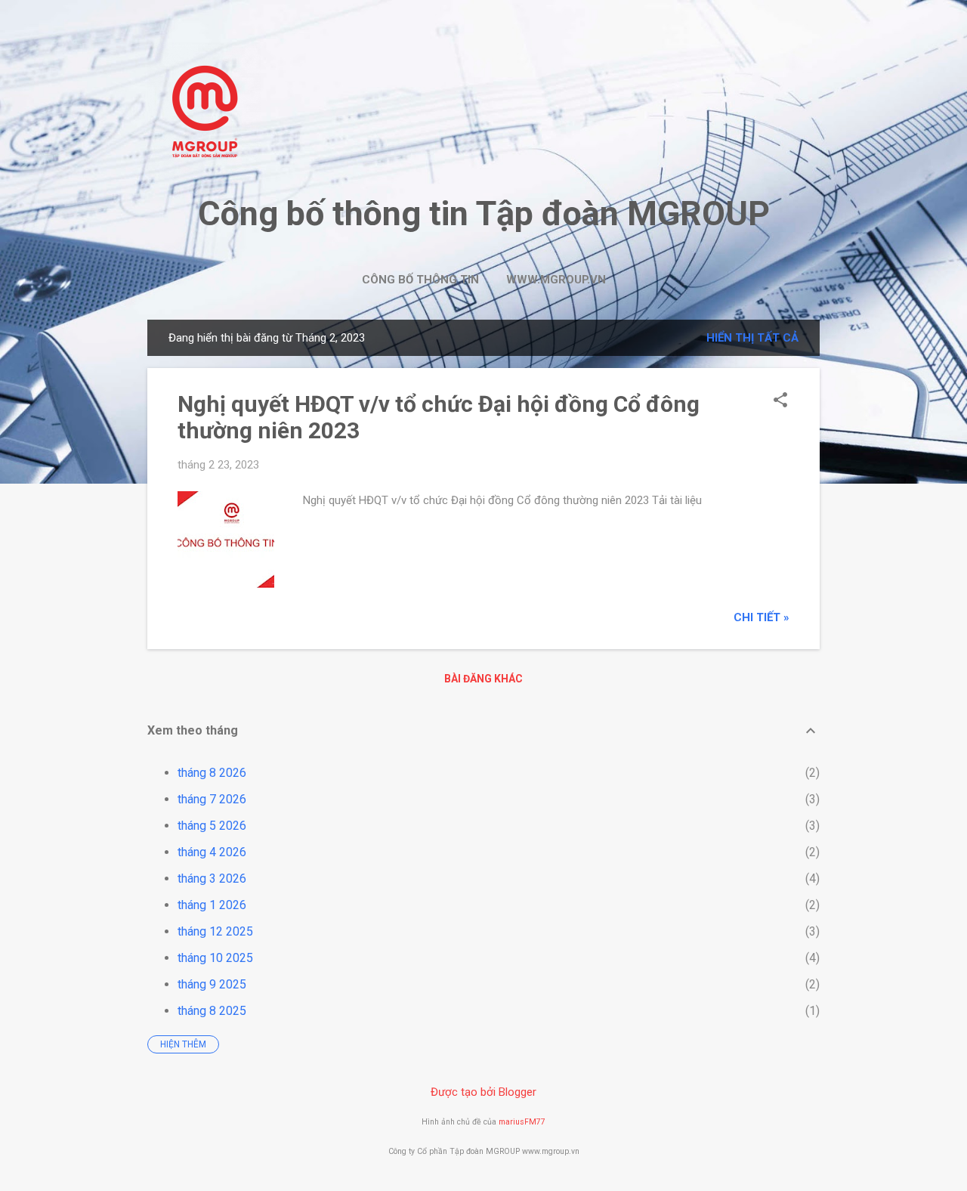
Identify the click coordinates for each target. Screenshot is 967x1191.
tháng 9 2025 (212, 984)
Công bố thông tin (420, 279)
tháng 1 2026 (212, 905)
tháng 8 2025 (212, 1011)
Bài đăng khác (483, 679)
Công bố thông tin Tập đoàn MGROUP (484, 213)
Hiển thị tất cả (752, 338)
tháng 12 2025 (215, 931)
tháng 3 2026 (212, 878)
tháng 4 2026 (212, 852)
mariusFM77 (522, 1122)
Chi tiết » (761, 617)
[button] (780, 401)
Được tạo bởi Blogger (483, 1092)
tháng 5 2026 (212, 825)
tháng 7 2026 (212, 799)
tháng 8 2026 (212, 773)
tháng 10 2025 (215, 958)
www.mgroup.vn (556, 279)
